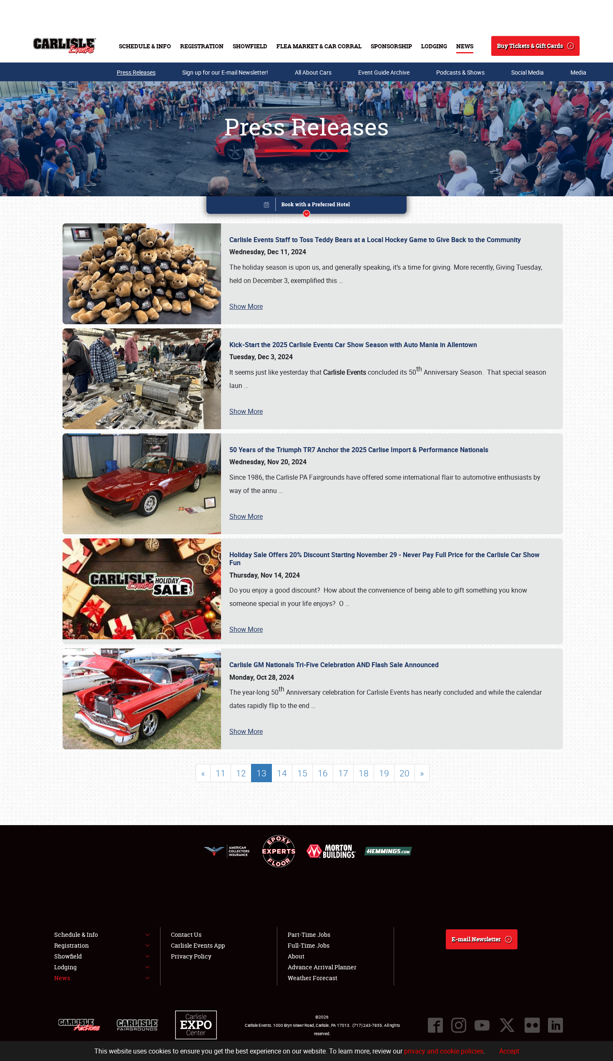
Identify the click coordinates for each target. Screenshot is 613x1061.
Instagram (458, 1025)
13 (261, 773)
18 (364, 773)
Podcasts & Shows (460, 72)
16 (323, 773)
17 (343, 773)
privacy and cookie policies (443, 1051)
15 (302, 773)
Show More (246, 306)
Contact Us (186, 934)
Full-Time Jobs (308, 945)
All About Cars (313, 72)
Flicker (532, 1025)
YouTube (482, 1025)
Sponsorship (391, 46)
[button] (306, 206)
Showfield (250, 46)
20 (404, 773)
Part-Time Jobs (309, 934)
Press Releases (136, 72)
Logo (64, 46)
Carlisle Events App (198, 945)
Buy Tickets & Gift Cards (530, 46)
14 (282, 773)
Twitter (507, 1025)
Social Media (527, 72)
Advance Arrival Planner (322, 967)
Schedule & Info (145, 46)
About (296, 956)
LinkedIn (555, 1025)
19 (384, 773)
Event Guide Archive (384, 72)
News (464, 46)
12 (241, 773)
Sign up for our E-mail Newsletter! (225, 72)
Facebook (435, 1025)
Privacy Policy (191, 956)
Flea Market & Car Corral (319, 46)
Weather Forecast (312, 978)
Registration (202, 46)
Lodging (434, 46)
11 (221, 773)
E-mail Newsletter (476, 939)
